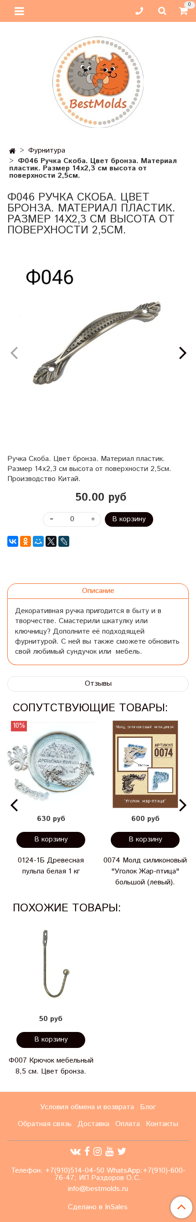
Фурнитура (46, 150)
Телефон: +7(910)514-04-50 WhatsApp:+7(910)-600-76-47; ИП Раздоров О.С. (98, 1174)
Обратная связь (45, 1124)
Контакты (162, 1124)
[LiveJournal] (63, 541)
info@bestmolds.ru (98, 1189)
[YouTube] (109, 1151)
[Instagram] (97, 1151)
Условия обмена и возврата (87, 1107)
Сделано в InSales (98, 1207)
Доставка (93, 1124)
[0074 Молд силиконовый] (145, 764)
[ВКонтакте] (12, 541)
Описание (98, 591)
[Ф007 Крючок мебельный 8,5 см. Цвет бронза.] (50, 964)
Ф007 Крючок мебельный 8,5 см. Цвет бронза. (51, 1066)
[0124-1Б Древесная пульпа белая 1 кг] (50, 764)
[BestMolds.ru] (98, 81)
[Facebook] (87, 1151)
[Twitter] (121, 1151)
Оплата (127, 1124)
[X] (51, 541)
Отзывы (98, 683)
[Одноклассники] (25, 541)
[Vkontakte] (75, 1151)
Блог (148, 1107)
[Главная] (12, 151)
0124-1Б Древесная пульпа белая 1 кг (51, 866)
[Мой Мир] (38, 541)
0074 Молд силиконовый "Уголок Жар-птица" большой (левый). (145, 871)
